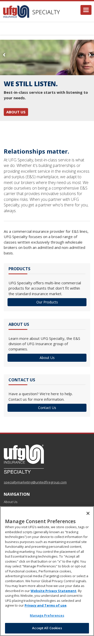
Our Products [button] (47, 302)
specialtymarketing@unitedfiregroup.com (35, 482)
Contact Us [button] (47, 407)
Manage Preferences (47, 615)
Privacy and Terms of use (45, 605)
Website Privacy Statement (53, 590)
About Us (11, 501)
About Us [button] (47, 357)
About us (16, 111)
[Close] (87, 513)
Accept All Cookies (47, 628)
